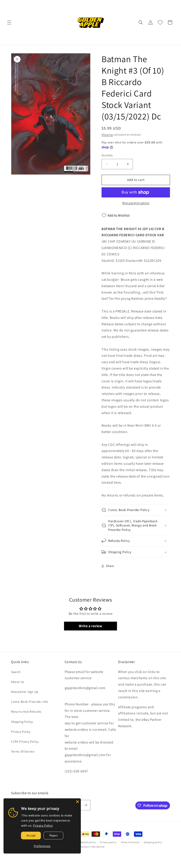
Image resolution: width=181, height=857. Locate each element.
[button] (9, 22)
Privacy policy (108, 842)
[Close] (77, 801)
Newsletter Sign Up (24, 692)
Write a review (90, 626)
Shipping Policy (22, 722)
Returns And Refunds (26, 712)
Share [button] (110, 566)
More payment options (135, 202)
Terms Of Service (22, 751)
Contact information (93, 846)
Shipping (107, 134)
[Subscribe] (85, 805)
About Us (17, 682)
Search (16, 672)
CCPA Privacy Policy (24, 742)
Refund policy (88, 842)
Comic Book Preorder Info (29, 702)
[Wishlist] (160, 22)
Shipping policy (153, 842)
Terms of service (130, 842)
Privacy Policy (20, 732)
